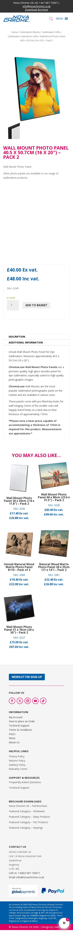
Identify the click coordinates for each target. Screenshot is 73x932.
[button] (59, 18)
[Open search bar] (51, 18)
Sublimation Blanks (30, 32)
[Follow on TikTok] (43, 701)
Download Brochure (36, 9)
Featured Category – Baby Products (29, 816)
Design (45, 927)
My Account (16, 717)
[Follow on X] (20, 701)
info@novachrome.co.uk (36, 6)
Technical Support (19, 725)
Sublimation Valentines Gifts (23, 36)
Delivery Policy (17, 764)
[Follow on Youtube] (35, 701)
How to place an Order (22, 721)
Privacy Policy (16, 756)
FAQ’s (12, 734)
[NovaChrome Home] (20, 18)
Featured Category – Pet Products (28, 822)
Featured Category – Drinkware (27, 811)
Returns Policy (17, 760)
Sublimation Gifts (51, 32)
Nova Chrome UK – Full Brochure (28, 806)
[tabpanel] (36, 393)
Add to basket (36, 305)
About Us (14, 742)
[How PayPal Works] (52, 892)
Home (15, 32)
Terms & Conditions (20, 729)
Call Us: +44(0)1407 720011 (24, 873)
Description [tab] (17, 336)
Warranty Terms (18, 769)
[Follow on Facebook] (12, 701)
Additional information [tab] (26, 342)
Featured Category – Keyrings (26, 827)
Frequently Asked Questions (25, 782)
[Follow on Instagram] (27, 701)
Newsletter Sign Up (27, 677)
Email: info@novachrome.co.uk (26, 877)
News (12, 738)
